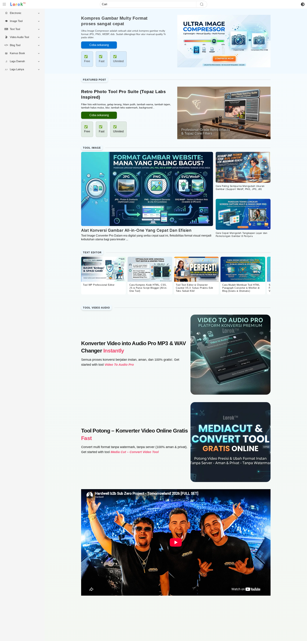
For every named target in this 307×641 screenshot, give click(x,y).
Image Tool (16, 21)
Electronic (15, 12)
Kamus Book (17, 53)
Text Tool (15, 29)
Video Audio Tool (19, 37)
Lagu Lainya (17, 69)
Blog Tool (15, 45)
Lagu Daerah (17, 61)
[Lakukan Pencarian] (201, 4)
